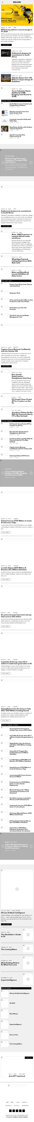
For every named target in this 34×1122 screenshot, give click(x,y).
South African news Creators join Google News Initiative (21, 104)
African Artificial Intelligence (13, 913)
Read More (6, 45)
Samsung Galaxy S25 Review (20, 456)
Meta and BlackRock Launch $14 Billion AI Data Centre (20, 274)
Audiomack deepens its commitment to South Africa (21, 55)
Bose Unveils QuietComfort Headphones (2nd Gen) (21, 376)
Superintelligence (9, 980)
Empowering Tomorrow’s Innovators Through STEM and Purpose (16, 160)
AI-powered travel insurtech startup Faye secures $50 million (16, 616)
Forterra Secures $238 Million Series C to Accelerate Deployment (20, 784)
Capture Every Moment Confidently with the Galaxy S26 (15, 350)
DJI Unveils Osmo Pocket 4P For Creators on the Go (22, 401)
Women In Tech (11, 842)
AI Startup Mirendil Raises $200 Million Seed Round (21, 814)
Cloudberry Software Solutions (20, 1117)
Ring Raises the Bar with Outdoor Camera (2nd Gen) (21, 128)
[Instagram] (17, 1111)
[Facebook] (10, 1111)
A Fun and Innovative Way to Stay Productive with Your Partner (21, 300)
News (15, 27)
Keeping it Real (15, 293)
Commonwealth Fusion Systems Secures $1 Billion (20, 776)
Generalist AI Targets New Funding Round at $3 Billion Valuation (19, 753)
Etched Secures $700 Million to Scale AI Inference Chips (20, 768)
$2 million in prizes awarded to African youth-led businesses (20, 798)
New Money (14, 1014)
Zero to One (14, 1035)
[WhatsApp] (23, 1111)
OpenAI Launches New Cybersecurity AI (17, 135)
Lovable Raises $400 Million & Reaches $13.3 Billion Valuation (14, 569)
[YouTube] (20, 1111)
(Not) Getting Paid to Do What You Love (10, 964)
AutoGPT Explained (17, 1076)
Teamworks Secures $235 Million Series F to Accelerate (21, 806)
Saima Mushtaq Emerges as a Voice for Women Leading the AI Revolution (16, 846)
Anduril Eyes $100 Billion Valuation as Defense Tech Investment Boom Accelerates (20, 829)
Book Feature (16, 910)
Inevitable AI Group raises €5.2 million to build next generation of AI (16, 663)
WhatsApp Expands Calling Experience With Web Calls (22, 261)
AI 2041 (12, 1003)
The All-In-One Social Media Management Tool (19, 316)
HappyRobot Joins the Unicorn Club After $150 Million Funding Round (16, 710)
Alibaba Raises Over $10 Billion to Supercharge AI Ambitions (22, 79)
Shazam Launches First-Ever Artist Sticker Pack (19, 112)
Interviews (9, 156)
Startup (8, 469)
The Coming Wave (9, 949)
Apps (15, 209)
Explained (22, 1074)
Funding (16, 518)
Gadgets (16, 347)
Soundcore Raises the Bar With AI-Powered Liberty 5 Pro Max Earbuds (22, 414)
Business (8, 1105)
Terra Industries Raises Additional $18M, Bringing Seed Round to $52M (21, 93)
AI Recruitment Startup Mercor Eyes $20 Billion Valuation (20, 821)
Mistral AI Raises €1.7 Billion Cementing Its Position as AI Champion (19, 791)
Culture (16, 1105)
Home (7, 1102)
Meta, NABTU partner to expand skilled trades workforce (22, 236)
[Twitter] (13, 1111)
